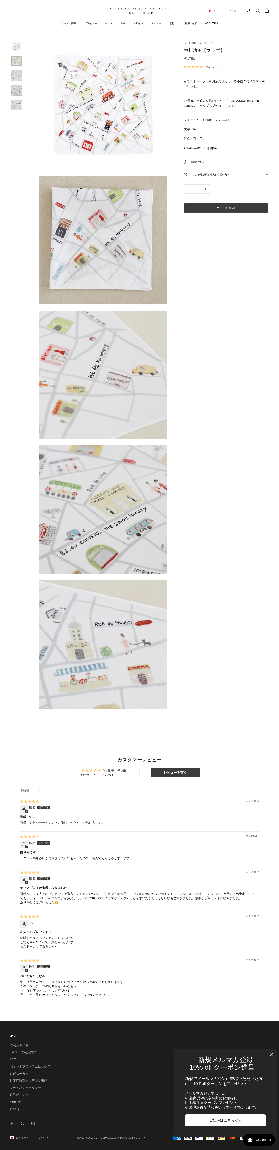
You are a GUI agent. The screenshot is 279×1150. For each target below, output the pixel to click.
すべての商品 (68, 23)
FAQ (13, 1059)
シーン (108, 23)
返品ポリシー (19, 1095)
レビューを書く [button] (175, 772)
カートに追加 (226, 207)
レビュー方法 (19, 1073)
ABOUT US (211, 23)
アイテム (156, 23)
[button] (194, 67)
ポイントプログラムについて (30, 1066)
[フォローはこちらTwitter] (22, 1123)
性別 (122, 23)
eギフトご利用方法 (23, 1052)
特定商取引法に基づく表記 (28, 1080)
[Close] (272, 1054)
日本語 (232, 10)
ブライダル (90, 23)
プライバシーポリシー (25, 1087)
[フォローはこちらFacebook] (12, 1123)
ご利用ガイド (189, 23)
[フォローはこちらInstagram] (33, 1123)
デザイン (138, 23)
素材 (171, 23)
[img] (29, 801)
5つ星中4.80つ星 (114, 770)
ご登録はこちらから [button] (225, 1120)
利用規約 (16, 1102)
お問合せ (16, 1109)
